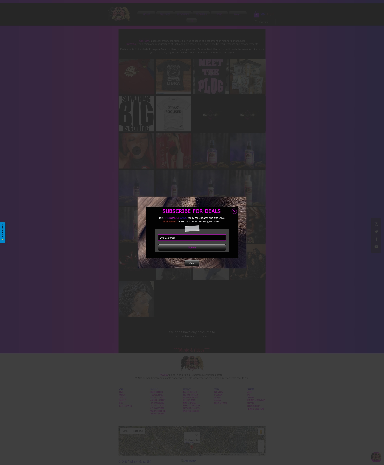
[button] (234, 211)
